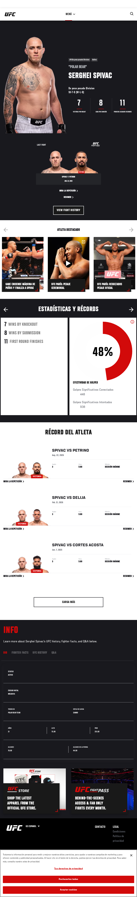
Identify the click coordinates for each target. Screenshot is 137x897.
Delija (79, 498)
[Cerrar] (131, 855)
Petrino (81, 450)
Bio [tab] (5, 652)
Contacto (100, 827)
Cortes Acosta (88, 545)
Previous (5, 230)
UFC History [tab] (40, 652)
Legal (116, 827)
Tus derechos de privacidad (68, 869)
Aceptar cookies (68, 890)
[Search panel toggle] (132, 13)
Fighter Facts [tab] (20, 652)
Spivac (59, 450)
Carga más (68, 602)
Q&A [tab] (54, 652)
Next (131, 230)
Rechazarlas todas (68, 879)
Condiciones (119, 831)
